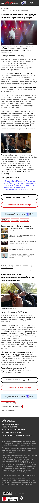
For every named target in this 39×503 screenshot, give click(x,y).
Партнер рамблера (19, 493)
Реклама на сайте (9, 427)
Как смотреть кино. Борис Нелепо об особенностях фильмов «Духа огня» (21, 248)
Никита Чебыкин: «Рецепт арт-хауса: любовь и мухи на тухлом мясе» (19, 186)
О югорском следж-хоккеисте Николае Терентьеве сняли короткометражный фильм (22, 255)
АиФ (10, 52)
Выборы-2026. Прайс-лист (12, 433)
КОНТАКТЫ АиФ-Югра (10, 424)
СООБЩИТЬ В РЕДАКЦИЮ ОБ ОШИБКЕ (17, 435)
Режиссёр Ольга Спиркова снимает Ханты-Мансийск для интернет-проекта (23, 242)
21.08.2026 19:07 (6, 266)
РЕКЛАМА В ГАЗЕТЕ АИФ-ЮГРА (13, 430)
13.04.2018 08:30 (6, 8)
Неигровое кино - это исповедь (18, 189)
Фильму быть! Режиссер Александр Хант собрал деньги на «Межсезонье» (19, 182)
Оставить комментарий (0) (19, 205)
